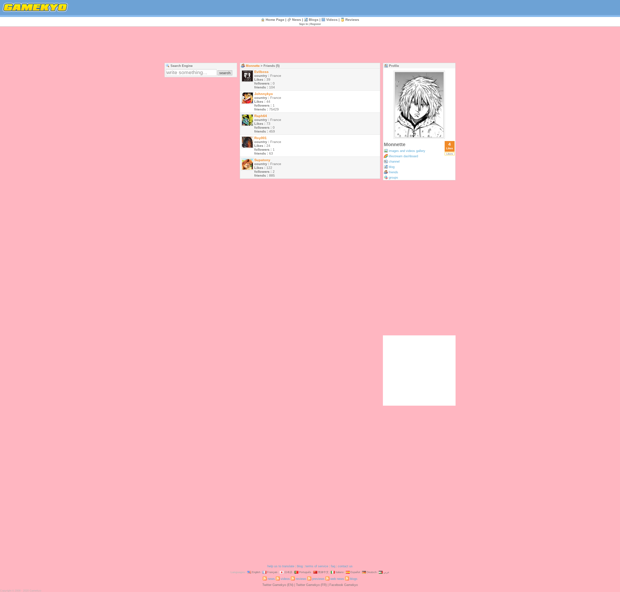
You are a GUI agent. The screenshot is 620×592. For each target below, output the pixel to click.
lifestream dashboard (403, 156)
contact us (345, 566)
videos (332, 20)
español (355, 572)
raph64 (260, 116)
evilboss (261, 72)
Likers (449, 153)
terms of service (316, 566)
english (256, 572)
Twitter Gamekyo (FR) (311, 585)
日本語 (288, 572)
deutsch (372, 572)
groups (393, 177)
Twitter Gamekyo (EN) (277, 585)
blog (392, 167)
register (315, 24)
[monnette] (419, 137)
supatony (262, 160)
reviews (352, 20)
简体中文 (323, 572)
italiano (339, 572)
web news (337, 579)
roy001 (260, 138)
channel (394, 161)
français (272, 572)
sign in (303, 24)
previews (318, 579)
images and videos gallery (407, 151)
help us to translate (280, 566)
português (305, 572)
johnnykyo (263, 94)
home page (275, 20)
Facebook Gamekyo (343, 585)
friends (393, 172)
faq (333, 566)
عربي (386, 572)
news (296, 20)
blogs (313, 20)
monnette (253, 66)
